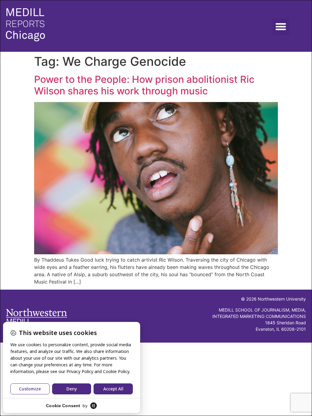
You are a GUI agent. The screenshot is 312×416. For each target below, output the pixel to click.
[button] (280, 26)
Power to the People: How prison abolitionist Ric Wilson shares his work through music (144, 85)
